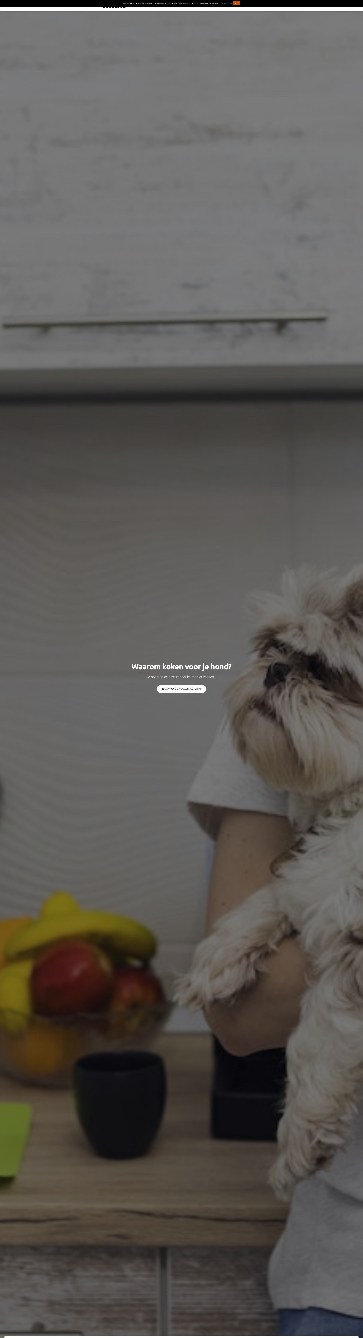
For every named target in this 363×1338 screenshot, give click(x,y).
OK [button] (236, 3)
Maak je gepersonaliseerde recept (181, 689)
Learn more (228, 3)
